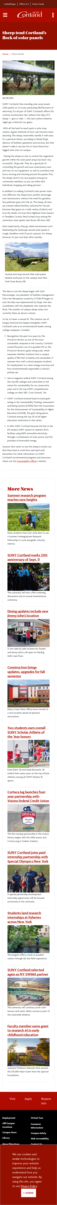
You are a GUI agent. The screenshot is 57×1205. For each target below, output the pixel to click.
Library (6, 1137)
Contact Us (36, 1144)
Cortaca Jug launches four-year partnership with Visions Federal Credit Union (28, 796)
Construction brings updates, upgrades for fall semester (26, 671)
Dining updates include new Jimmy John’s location (27, 613)
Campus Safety (38, 1133)
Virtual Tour (37, 1117)
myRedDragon (10, 4)
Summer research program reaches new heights (26, 497)
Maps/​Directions (10, 1144)
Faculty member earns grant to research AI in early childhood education (27, 1030)
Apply (28, 1098)
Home (5, 53)
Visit (12, 1098)
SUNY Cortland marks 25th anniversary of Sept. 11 (27, 557)
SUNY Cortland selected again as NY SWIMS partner (27, 972)
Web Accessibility (40, 1138)
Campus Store (9, 1132)
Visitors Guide (38, 4)
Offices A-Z (24, 4)
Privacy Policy (29, 1186)
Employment (8, 1117)
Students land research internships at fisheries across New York (24, 917)
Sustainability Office (26, 461)
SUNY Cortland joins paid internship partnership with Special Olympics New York (27, 856)
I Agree (29, 1192)
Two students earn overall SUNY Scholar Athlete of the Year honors (26, 732)
